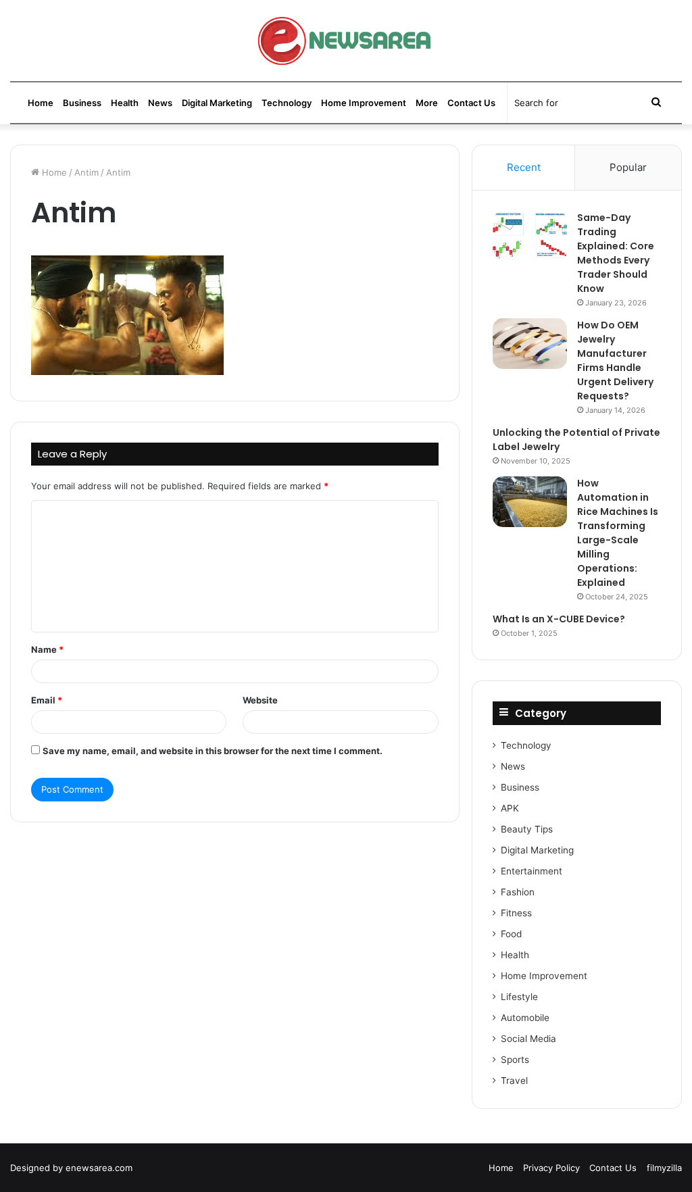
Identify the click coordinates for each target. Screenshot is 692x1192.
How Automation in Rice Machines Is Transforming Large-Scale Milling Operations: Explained (617, 532)
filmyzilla (664, 1167)
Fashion (518, 892)
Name (47, 649)
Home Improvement (363, 102)
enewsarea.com (99, 1167)
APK (510, 808)
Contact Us (471, 102)
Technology (287, 102)
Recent (524, 167)
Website (260, 700)
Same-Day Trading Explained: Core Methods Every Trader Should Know (615, 253)
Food (511, 933)
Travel (514, 1080)
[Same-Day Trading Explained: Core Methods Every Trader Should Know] (530, 236)
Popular (628, 167)
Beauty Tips (527, 829)
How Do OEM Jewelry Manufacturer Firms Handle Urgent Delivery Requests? (615, 360)
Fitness (516, 913)
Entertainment (531, 871)
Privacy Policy (551, 1167)
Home (40, 102)
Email (46, 700)
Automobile (525, 1017)
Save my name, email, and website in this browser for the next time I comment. (212, 750)
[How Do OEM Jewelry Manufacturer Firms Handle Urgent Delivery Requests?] (530, 343)
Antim (86, 172)
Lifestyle (519, 996)
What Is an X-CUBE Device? (559, 619)
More (427, 102)
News (160, 102)
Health (125, 102)
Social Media (528, 1038)
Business (82, 102)
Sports (515, 1059)
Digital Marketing (217, 102)
